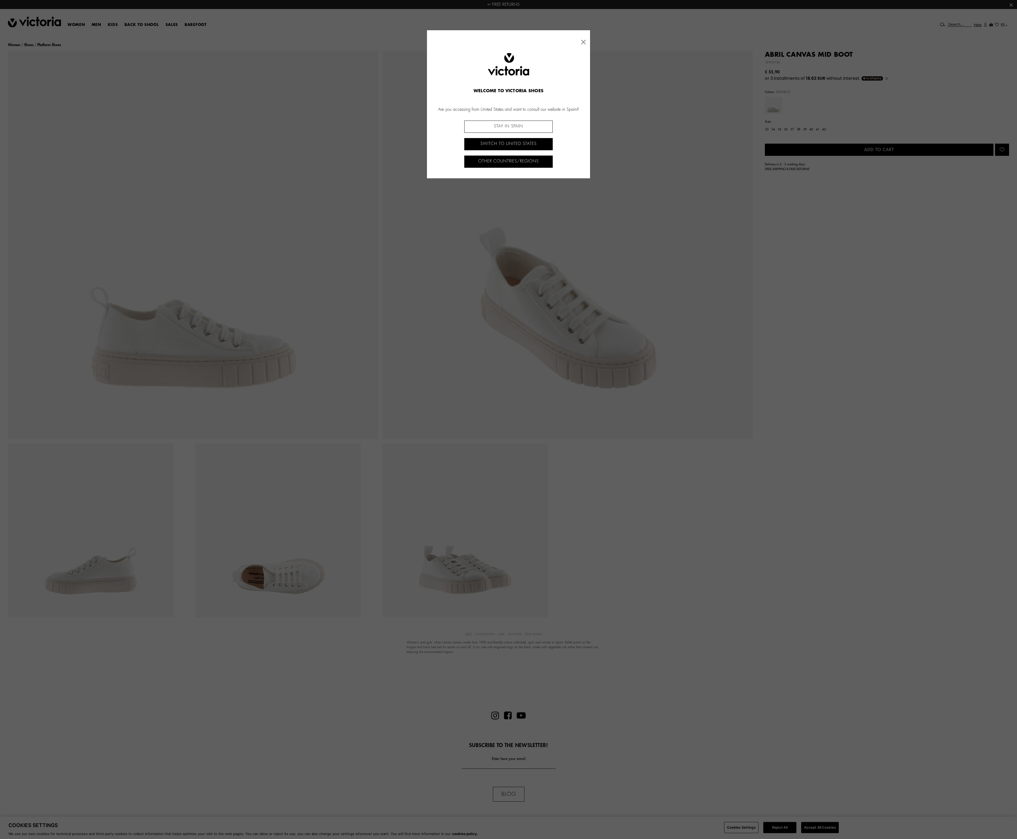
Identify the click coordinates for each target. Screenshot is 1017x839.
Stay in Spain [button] (508, 126)
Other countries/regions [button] (508, 161)
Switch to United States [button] (508, 144)
